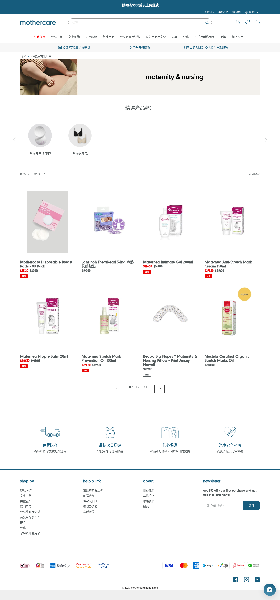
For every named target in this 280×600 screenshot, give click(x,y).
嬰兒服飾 (26, 490)
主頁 (24, 56)
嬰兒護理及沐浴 (30, 512)
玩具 (23, 522)
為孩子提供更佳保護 (230, 451)
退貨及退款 (90, 506)
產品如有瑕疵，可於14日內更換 (170, 451)
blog (146, 506)
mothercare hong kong (144, 587)
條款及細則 (90, 501)
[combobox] (140, 22)
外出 (23, 528)
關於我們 (149, 490)
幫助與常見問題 (93, 490)
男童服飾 (26, 501)
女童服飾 (26, 496)
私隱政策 (89, 512)
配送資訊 (89, 496)
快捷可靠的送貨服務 (110, 451)
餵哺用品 (26, 506)
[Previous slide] (14, 140)
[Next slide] (266, 140)
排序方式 (25, 173)
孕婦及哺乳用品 (41, 56)
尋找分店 (149, 496)
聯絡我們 (149, 501)
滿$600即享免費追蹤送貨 (50, 451)
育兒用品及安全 (30, 517)
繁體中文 (254, 11)
